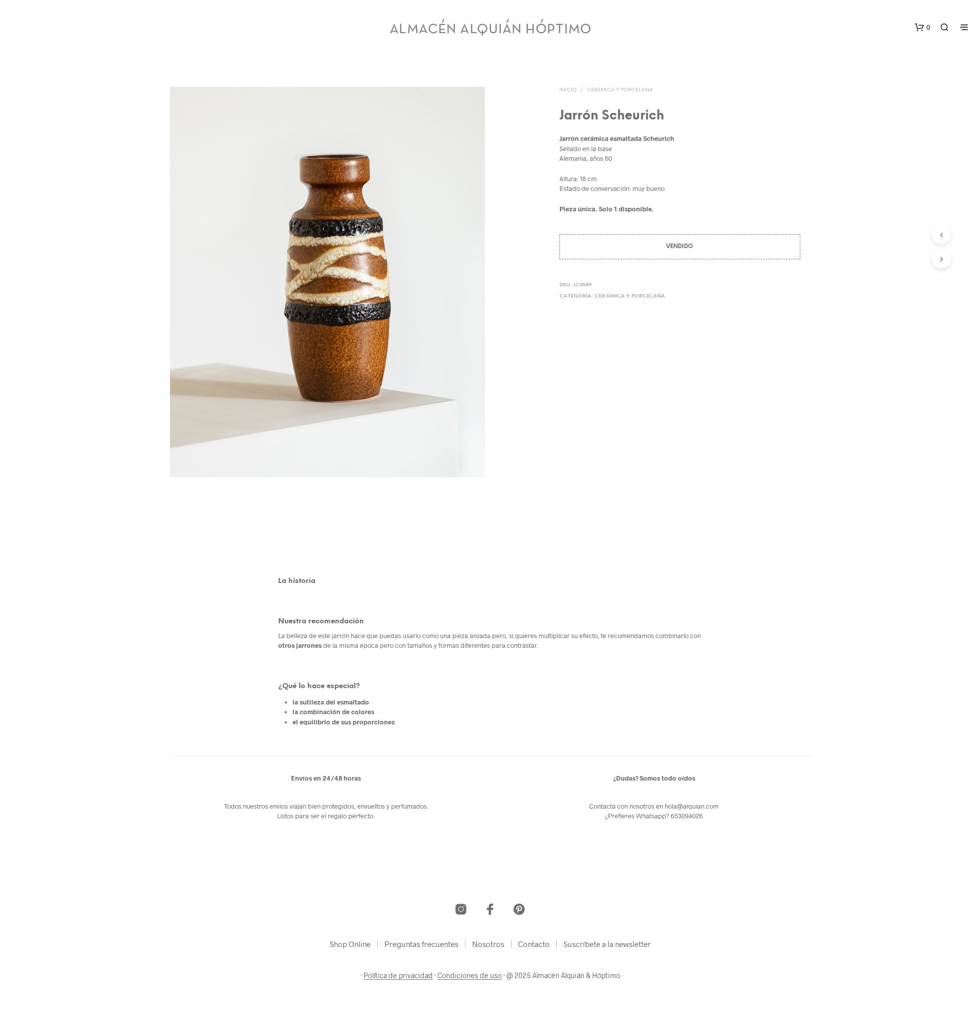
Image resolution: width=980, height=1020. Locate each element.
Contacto (534, 944)
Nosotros (488, 944)
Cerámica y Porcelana (620, 90)
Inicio (568, 90)
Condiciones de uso (469, 976)
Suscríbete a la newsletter (607, 944)
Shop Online (350, 944)
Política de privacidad (398, 976)
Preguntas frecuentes (421, 944)
